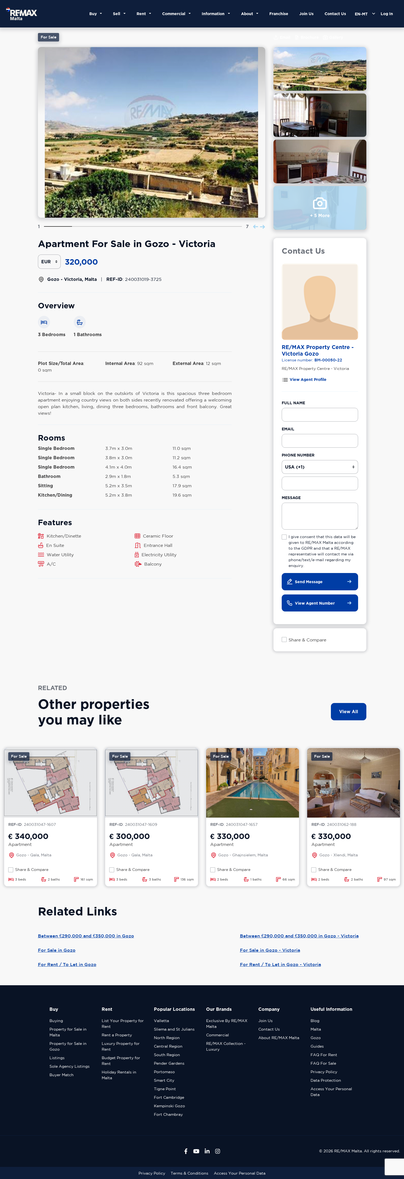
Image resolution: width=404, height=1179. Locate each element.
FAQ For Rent (324, 1055)
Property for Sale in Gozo (68, 1046)
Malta (316, 1029)
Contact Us (335, 14)
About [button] (248, 14)
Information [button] (214, 14)
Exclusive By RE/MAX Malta (226, 1024)
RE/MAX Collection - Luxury (226, 1046)
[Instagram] (217, 1151)
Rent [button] (142, 14)
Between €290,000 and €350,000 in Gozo (86, 935)
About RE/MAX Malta (278, 1038)
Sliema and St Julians (174, 1029)
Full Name (293, 403)
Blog (315, 1021)
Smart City (164, 1080)
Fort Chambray (168, 1114)
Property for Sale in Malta (68, 1032)
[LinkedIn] (207, 1151)
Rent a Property (117, 1035)
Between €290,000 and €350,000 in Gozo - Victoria (299, 935)
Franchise (278, 14)
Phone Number (298, 455)
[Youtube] (196, 1151)
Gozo (316, 1038)
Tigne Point (165, 1089)
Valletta (161, 1021)
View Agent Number (315, 603)
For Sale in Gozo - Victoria (270, 950)
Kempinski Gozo (169, 1106)
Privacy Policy (324, 1072)
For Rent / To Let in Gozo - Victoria (280, 964)
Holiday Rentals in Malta (119, 1075)
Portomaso (164, 1072)
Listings (57, 1058)
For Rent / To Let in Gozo (67, 964)
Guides (317, 1046)
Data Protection (326, 1080)
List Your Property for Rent (123, 1024)
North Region (167, 1038)
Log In (387, 14)
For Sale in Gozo (57, 950)
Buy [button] (94, 14)
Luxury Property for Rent (121, 1046)
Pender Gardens (169, 1063)
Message (291, 498)
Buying (56, 1021)
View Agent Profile (308, 379)
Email (288, 429)
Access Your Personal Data (331, 1092)
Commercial (217, 1035)
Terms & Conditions (189, 1173)
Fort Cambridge (169, 1097)
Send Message (309, 582)
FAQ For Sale (323, 1063)
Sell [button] (117, 14)
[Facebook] (186, 1151)
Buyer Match (61, 1075)
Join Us (306, 14)
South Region (167, 1055)
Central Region (168, 1046)
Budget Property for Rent (121, 1061)
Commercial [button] (174, 14)
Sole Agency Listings (69, 1066)
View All (348, 711)
